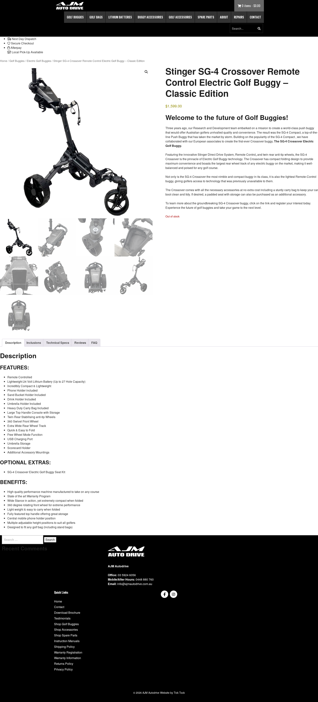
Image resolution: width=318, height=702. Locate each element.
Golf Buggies (75, 17)
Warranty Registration (68, 652)
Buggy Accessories (150, 17)
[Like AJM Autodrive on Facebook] (164, 594)
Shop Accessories (66, 629)
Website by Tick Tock (172, 692)
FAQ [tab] (94, 342)
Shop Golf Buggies (66, 624)
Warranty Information (67, 658)
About (224, 17)
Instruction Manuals (67, 641)
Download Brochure (67, 612)
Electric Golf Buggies (39, 61)
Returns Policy (63, 663)
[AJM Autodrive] (69, 5)
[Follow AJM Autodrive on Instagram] (173, 594)
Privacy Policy (63, 669)
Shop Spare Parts (65, 635)
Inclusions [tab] (33, 342)
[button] (259, 28)
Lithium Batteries (120, 17)
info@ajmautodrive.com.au (134, 584)
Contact (255, 17)
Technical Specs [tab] (57, 342)
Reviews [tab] (80, 342)
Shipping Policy (64, 647)
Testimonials (62, 618)
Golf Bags (96, 17)
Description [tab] (13, 342)
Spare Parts (206, 17)
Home (3, 61)
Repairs (239, 17)
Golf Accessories (180, 17)
